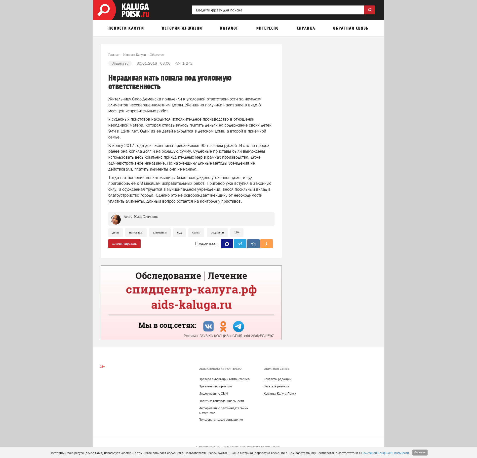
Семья (196, 232)
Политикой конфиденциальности (385, 453)
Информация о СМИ (213, 393)
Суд (179, 232)
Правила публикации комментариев (224, 379)
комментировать (124, 243)
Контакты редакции (277, 379)
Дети (115, 232)
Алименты (160, 232)
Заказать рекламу (276, 386)
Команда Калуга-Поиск (280, 393)
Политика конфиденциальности (221, 401)
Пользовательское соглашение (221, 419)
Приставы (136, 232)
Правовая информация (215, 386)
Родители (217, 232)
